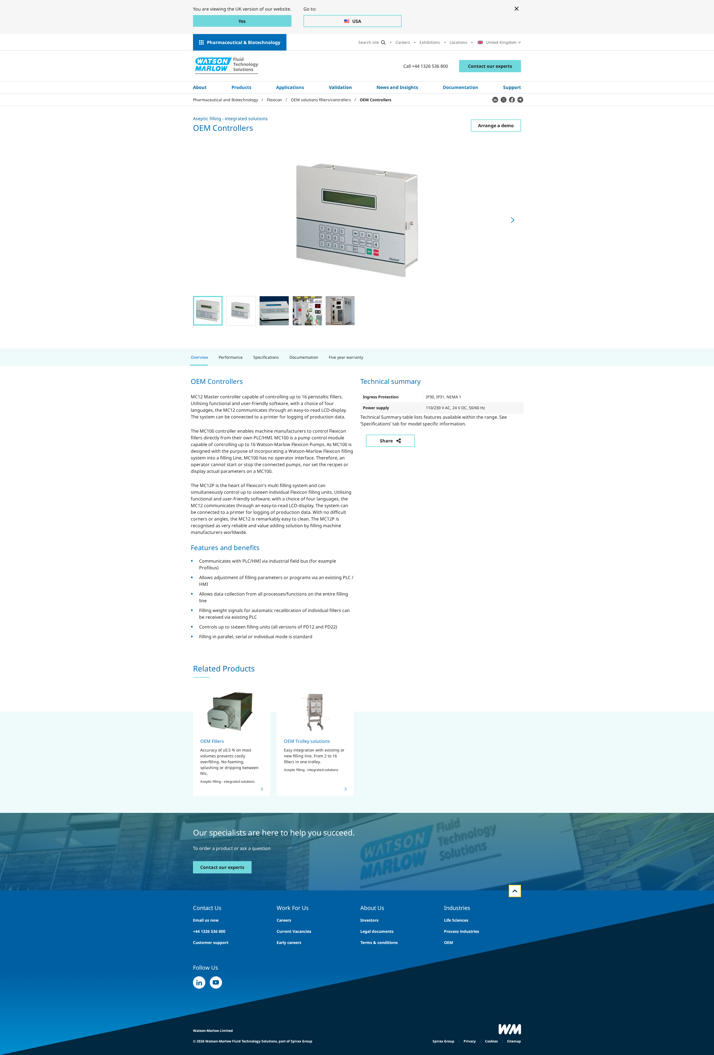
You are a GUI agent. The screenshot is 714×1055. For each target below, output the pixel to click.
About (200, 87)
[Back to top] (515, 891)
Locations (458, 42)
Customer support (210, 942)
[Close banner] (516, 9)
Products (241, 87)
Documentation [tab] (304, 357)
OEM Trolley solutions (307, 741)
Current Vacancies (294, 931)
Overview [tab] (199, 357)
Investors (369, 920)
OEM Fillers (212, 741)
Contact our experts (490, 66)
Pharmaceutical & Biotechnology (243, 42)
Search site (368, 42)
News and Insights (397, 87)
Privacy (470, 1041)
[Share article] (495, 99)
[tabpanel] (357, 508)
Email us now (206, 920)
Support (512, 87)
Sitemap (514, 1041)
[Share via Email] (520, 99)
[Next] (512, 220)
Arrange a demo (496, 125)
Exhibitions (429, 42)
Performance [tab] (231, 357)
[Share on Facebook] (512, 99)
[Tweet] (503, 99)
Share (386, 441)
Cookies (491, 1041)
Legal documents (377, 931)
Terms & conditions (379, 942)
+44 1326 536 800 (209, 931)
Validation (340, 87)
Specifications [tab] (266, 357)
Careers (402, 42)
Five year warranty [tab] (346, 357)
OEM (448, 942)
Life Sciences (456, 920)
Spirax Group (443, 1041)
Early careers (289, 942)
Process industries (461, 931)
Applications (290, 87)
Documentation (460, 87)
